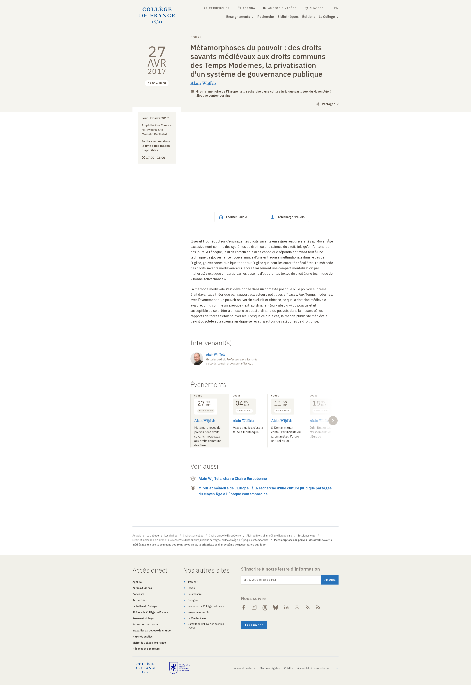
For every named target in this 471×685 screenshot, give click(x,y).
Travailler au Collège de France (151, 630)
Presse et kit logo (142, 618)
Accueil (136, 535)
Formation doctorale (145, 624)
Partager (328, 104)
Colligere (193, 600)
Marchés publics (142, 636)
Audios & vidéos (282, 8)
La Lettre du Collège (144, 606)
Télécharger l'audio (291, 217)
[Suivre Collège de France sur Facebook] (243, 607)
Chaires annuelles (193, 535)
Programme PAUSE (198, 612)
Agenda (249, 8)
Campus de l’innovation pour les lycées (206, 625)
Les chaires (170, 535)
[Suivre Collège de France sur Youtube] (297, 607)
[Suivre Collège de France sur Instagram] (254, 607)
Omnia (191, 588)
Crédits (288, 668)
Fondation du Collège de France (206, 606)
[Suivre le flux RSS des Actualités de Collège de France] (307, 607)
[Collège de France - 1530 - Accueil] (157, 15)
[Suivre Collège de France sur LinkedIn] (286, 607)
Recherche (265, 17)
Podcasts (138, 594)
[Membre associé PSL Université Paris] (179, 668)
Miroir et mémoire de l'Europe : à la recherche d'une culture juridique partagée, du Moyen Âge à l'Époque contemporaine (265, 491)
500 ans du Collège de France (150, 612)
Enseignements (306, 535)
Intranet (193, 582)
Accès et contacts (244, 668)
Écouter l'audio (236, 217)
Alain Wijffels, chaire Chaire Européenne (233, 478)
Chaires (317, 8)
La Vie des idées (197, 618)
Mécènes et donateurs (146, 648)
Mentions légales (270, 668)
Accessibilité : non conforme (313, 668)
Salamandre (195, 594)
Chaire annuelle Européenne (225, 535)
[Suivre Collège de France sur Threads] (265, 607)
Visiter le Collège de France (149, 642)
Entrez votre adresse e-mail (260, 579)
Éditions (308, 17)
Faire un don (254, 625)
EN (336, 8)
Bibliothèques (288, 17)
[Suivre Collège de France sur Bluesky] (275, 607)
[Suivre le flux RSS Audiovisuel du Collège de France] (318, 607)
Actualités (138, 600)
